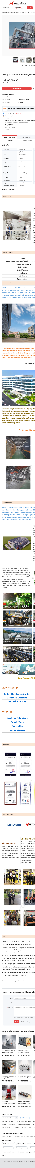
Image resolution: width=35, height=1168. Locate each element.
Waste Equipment (7, 1148)
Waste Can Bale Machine (9, 1152)
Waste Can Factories (8, 1144)
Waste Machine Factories (24, 1144)
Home (3, 12)
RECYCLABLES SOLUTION (24, 1127)
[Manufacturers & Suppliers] (17, 3)
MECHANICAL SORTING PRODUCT (11, 1121)
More (3, 1155)
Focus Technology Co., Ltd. (21, 1161)
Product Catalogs (25, 1118)
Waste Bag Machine (21, 1148)
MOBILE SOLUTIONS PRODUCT (10, 1124)
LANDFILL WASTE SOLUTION (9, 1127)
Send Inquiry (17, 88)
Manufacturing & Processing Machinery (15, 12)
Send (16, 1022)
